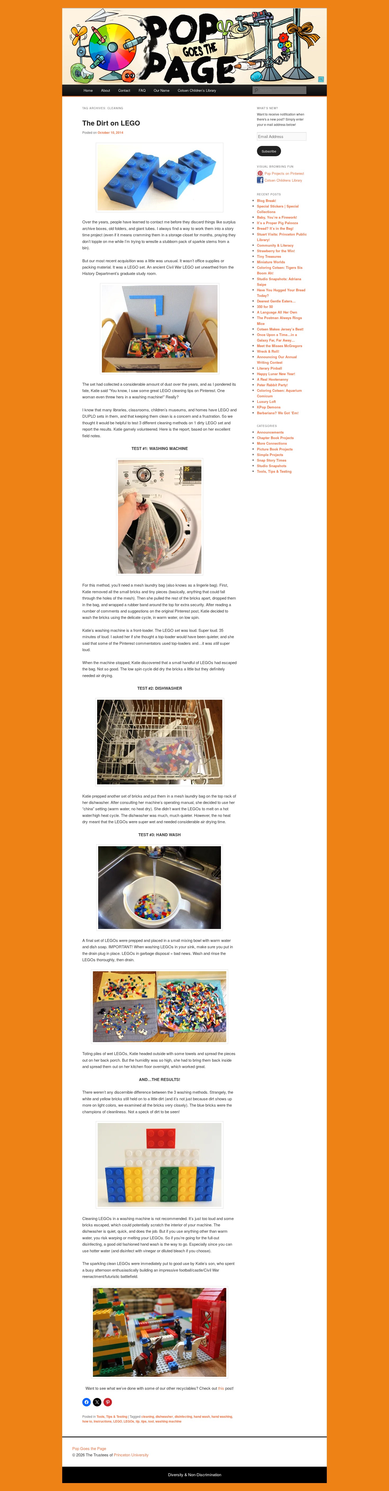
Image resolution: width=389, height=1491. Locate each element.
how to (87, 1421)
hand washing (221, 1416)
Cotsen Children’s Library (197, 90)
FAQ (142, 90)
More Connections (272, 443)
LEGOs (129, 1421)
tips (144, 1421)
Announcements (270, 432)
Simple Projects (270, 454)
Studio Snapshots (271, 465)
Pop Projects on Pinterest (284, 173)
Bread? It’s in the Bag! (275, 228)
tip (137, 1421)
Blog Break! (266, 200)
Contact (124, 90)
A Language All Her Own (277, 312)
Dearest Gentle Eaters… (276, 300)
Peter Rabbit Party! (272, 384)
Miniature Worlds (271, 261)
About (105, 90)
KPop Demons (269, 406)
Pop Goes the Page (89, 1448)
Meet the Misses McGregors (279, 345)
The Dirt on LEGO (111, 123)
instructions (103, 1421)
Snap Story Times (271, 460)
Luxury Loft (266, 401)
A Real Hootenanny (272, 379)
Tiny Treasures (269, 256)
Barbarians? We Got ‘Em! (277, 412)
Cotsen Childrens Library (283, 180)
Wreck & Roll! (268, 351)
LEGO (117, 1421)
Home (88, 90)
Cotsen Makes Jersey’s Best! (280, 329)
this (221, 1388)
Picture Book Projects (275, 449)
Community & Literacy (275, 245)
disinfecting (183, 1416)
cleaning (147, 1416)
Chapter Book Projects (275, 437)
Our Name (161, 90)
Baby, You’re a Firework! (277, 217)
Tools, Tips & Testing (112, 1416)
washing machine (168, 1421)
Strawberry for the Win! (276, 250)
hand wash (202, 1416)
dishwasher (164, 1416)
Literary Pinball (269, 368)
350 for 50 (265, 306)
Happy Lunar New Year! (276, 373)
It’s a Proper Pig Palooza (277, 222)
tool (151, 1421)
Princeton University (297, 1450)
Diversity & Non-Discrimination (194, 1474)
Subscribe (269, 151)
